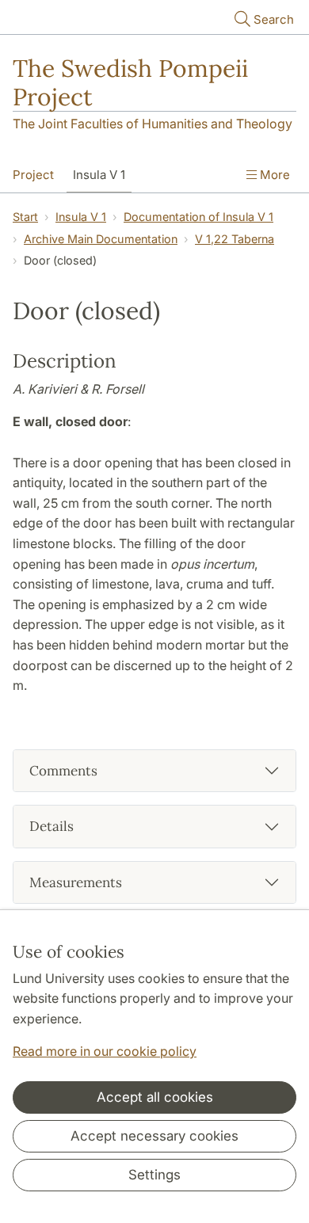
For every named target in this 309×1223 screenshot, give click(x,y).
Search (274, 19)
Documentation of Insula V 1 (198, 216)
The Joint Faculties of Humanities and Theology (152, 123)
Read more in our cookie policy (104, 1051)
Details (51, 826)
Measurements (75, 882)
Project (33, 174)
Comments (63, 770)
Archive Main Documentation (100, 239)
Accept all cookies (155, 1097)
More (273, 174)
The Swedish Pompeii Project (130, 82)
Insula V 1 (99, 174)
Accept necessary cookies (154, 1136)
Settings (154, 1175)
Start (25, 216)
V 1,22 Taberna (234, 239)
